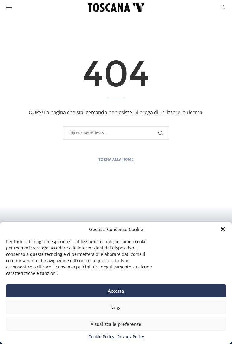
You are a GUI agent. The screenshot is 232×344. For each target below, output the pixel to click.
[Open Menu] (9, 7)
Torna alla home (116, 159)
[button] (223, 229)
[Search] (223, 8)
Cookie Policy (101, 336)
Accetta (116, 291)
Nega (116, 307)
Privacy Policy (130, 336)
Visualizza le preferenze (116, 324)
